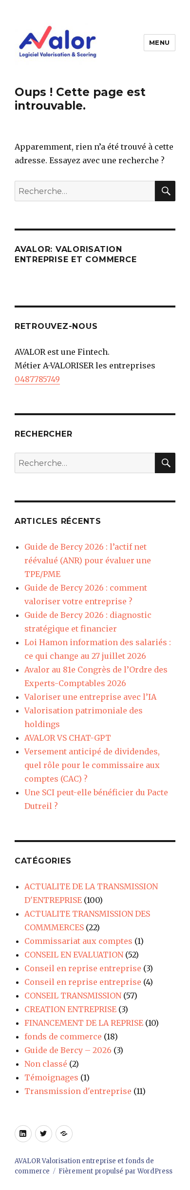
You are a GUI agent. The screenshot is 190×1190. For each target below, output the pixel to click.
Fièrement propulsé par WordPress (115, 1171)
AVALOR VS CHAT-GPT (67, 738)
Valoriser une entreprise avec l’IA (90, 697)
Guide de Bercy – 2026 (68, 1050)
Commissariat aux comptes (78, 941)
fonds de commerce (63, 1036)
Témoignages (51, 1077)
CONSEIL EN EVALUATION (73, 955)
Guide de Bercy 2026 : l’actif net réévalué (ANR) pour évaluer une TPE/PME (87, 560)
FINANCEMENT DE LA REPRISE (83, 1023)
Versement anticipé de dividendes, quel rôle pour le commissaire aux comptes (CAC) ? (92, 765)
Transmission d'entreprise (78, 1091)
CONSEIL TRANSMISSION (72, 995)
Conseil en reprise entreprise (82, 968)
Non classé (45, 1064)
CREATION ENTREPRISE (70, 1009)
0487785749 (37, 379)
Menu (159, 42)
